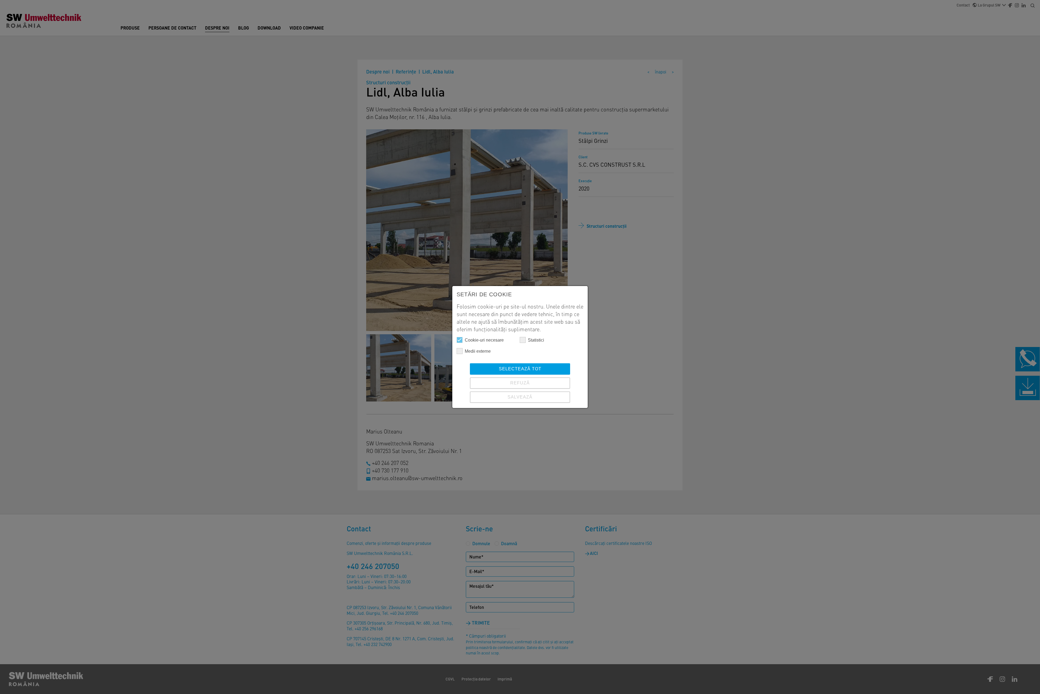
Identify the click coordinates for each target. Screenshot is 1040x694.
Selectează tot (520, 369)
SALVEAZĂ (520, 397)
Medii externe (478, 351)
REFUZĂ (520, 383)
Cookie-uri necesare (484, 340)
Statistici (536, 340)
